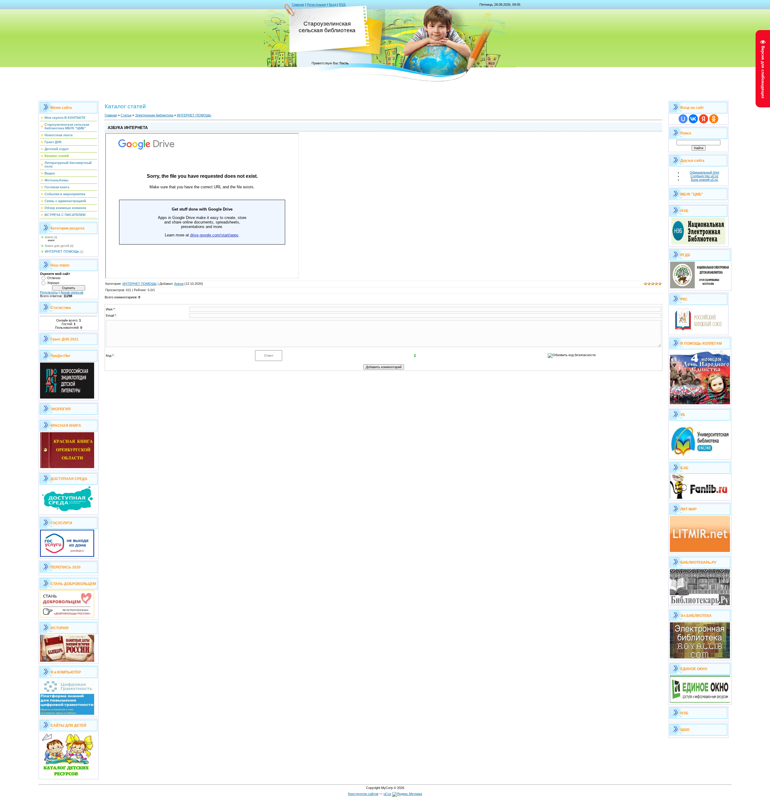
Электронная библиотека (154, 115)
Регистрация (316, 4)
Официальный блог (704, 172)
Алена (178, 283)
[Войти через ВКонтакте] (693, 118)
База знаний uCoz (704, 179)
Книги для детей (57, 246)
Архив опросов (71, 292)
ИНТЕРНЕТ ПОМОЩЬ (62, 251)
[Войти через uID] (683, 118)
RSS (342, 4)
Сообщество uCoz (705, 176)
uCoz (387, 794)
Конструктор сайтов (363, 794)
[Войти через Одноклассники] (713, 118)
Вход (332, 4)
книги (49, 237)
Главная (298, 4)
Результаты (49, 292)
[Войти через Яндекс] (703, 118)
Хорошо (53, 283)
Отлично (53, 278)
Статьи (126, 115)
